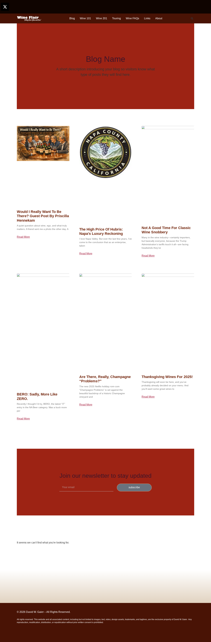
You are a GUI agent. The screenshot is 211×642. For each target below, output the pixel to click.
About (158, 18)
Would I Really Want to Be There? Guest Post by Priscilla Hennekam (43, 216)
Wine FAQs (132, 18)
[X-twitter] (5, 7)
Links (147, 18)
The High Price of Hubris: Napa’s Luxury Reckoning (101, 231)
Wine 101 (85, 18)
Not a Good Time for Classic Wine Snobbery (166, 230)
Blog (72, 18)
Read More (23, 237)
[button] (192, 18)
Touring (116, 18)
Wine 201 (101, 18)
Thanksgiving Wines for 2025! (167, 377)
